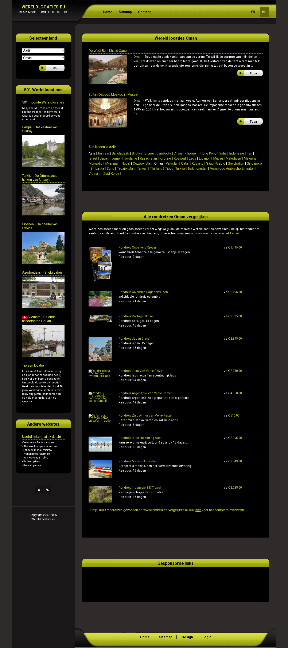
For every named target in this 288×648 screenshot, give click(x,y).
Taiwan (142, 169)
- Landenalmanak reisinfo (37, 450)
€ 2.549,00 (233, 461)
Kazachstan (148, 158)
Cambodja (163, 153)
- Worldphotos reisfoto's (36, 453)
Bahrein (103, 153)
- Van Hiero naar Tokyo (35, 457)
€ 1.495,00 (233, 247)
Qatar (185, 163)
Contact (144, 12)
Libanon (204, 158)
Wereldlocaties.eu (43, 519)
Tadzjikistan (126, 169)
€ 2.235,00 (233, 487)
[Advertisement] (138, 579)
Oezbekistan (142, 163)
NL (264, 12)
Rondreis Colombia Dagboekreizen (143, 292)
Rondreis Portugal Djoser (136, 316)
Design (187, 637)
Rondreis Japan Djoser (135, 338)
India (222, 153)
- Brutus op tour (31, 461)
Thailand (156, 169)
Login (206, 637)
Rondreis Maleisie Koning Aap (140, 438)
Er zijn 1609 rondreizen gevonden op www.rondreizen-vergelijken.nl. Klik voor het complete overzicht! (166, 510)
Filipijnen (191, 153)
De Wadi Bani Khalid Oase (108, 51)
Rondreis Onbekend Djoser (137, 247)
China (178, 153)
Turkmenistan (197, 169)
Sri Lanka (97, 169)
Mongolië (95, 163)
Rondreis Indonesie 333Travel (140, 487)
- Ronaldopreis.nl (32, 465)
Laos (192, 158)
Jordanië (130, 158)
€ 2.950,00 (233, 370)
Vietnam (95, 174)
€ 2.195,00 (233, 292)
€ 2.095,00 (233, 438)
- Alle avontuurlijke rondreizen (39, 446)
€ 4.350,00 (233, 393)
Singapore (254, 163)
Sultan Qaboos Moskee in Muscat (113, 95)
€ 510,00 (232, 415)
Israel (93, 158)
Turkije (180, 169)
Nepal (125, 163)
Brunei (149, 153)
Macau (218, 158)
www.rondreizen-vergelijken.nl (217, 233)
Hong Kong (208, 153)
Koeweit (180, 158)
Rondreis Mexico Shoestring (139, 461)
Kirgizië (165, 158)
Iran (249, 153)
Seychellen (236, 163)
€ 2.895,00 (233, 338)
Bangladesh (120, 153)
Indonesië (236, 153)
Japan (104, 158)
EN (253, 12)
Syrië (110, 169)
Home (107, 12)
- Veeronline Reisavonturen (38, 442)
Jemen (116, 158)
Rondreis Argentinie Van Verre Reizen (146, 393)
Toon (253, 73)
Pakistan (172, 163)
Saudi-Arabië (215, 163)
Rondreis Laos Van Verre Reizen (141, 370)
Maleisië (250, 158)
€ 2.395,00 (233, 316)
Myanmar (112, 163)
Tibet (169, 169)
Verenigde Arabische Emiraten (232, 169)
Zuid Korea (111, 174)
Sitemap (125, 12)
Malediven (233, 158)
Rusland (197, 163)
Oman (138, 56)
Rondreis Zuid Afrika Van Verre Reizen (146, 415)
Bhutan (137, 153)
